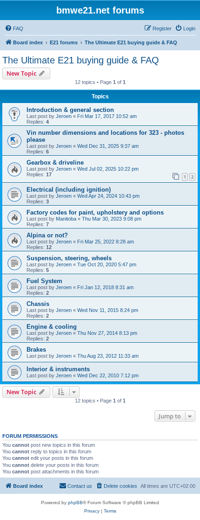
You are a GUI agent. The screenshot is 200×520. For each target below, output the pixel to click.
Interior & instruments (58, 369)
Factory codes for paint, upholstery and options (95, 212)
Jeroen (64, 116)
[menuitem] (14, 28)
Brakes (36, 349)
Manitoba (66, 219)
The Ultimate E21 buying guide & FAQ (80, 60)
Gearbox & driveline (55, 162)
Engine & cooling (52, 326)
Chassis (38, 303)
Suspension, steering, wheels (69, 258)
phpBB (75, 502)
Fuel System (44, 280)
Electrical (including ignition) (69, 189)
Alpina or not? (47, 235)
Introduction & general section (70, 109)
